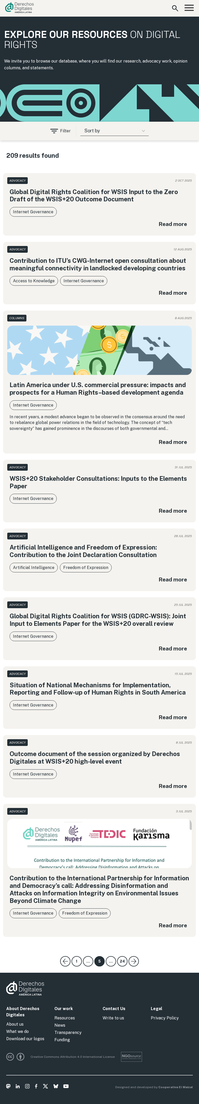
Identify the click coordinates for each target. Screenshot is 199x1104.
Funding (62, 1039)
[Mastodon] (8, 1087)
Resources (64, 1018)
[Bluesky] (55, 1087)
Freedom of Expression (85, 567)
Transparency (68, 1032)
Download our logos (25, 1038)
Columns (16, 318)
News (59, 1025)
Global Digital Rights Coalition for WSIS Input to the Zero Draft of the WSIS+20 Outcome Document (94, 195)
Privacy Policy (165, 1018)
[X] (45, 1087)
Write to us (113, 1018)
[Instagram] (27, 1087)
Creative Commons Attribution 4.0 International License (73, 1057)
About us (15, 1024)
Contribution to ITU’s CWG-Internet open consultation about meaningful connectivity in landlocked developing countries (98, 264)
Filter (65, 130)
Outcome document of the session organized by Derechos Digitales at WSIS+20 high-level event (95, 757)
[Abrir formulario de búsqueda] (175, 8)
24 (122, 961)
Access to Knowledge (34, 280)
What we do (17, 1031)
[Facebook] (36, 1087)
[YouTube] (66, 1087)
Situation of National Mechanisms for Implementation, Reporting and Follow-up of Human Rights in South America (98, 688)
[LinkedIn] (18, 1087)
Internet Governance (33, 211)
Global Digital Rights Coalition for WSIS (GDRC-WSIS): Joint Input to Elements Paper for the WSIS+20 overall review (98, 619)
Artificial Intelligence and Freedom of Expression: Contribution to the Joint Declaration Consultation (83, 551)
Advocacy (17, 180)
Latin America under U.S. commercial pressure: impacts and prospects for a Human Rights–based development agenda (98, 388)
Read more (173, 224)
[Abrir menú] (189, 8)
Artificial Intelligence (33, 567)
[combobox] (114, 131)
